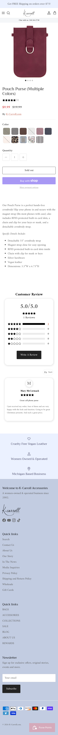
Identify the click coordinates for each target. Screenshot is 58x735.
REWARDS (8, 643)
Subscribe (11, 688)
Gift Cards (8, 590)
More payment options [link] (29, 187)
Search (6, 539)
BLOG (5, 632)
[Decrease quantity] (6, 157)
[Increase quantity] (23, 157)
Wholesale (7, 584)
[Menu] (3, 13)
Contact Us (8, 545)
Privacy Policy (9, 573)
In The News (9, 562)
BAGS (5, 609)
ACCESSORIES (10, 615)
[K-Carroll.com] (29, 13)
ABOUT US (8, 637)
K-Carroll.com (13, 114)
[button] (6, 131)
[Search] (10, 13)
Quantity (7, 150)
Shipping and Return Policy (16, 578)
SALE (5, 626)
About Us (7, 550)
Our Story (7, 556)
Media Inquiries (10, 567)
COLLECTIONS (11, 621)
